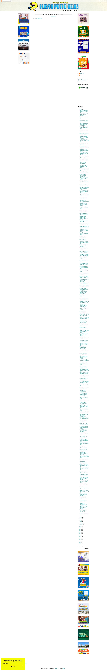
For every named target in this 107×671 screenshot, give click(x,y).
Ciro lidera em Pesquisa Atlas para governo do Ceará (84, 427)
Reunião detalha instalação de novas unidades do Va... (84, 156)
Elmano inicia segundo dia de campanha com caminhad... (84, 274)
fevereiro (81, 523)
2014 (80, 542)
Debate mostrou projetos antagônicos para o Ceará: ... (84, 475)
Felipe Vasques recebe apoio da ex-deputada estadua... (84, 137)
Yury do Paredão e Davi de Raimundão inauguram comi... (84, 227)
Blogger (64, 668)
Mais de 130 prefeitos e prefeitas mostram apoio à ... (84, 140)
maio (80, 518)
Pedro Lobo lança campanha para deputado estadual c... (84, 391)
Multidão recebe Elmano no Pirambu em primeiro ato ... (84, 318)
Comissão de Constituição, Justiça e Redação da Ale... (84, 224)
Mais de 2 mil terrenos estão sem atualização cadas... (84, 434)
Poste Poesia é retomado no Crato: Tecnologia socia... (84, 481)
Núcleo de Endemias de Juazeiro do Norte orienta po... (84, 131)
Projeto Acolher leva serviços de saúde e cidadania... (83, 403)
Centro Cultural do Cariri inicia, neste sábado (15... (84, 354)
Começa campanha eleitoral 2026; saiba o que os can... (84, 328)
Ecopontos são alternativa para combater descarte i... (84, 242)
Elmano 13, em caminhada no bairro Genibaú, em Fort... (84, 233)
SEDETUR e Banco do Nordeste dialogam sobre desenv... (83, 394)
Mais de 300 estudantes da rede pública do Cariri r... (84, 172)
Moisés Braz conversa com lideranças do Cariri (84, 400)
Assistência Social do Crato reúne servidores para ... (84, 412)
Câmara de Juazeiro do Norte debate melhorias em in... (84, 443)
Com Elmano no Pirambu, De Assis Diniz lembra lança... (84, 325)
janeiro (81, 524)
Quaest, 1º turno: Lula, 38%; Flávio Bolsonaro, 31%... (84, 364)
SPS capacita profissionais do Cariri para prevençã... (84, 280)
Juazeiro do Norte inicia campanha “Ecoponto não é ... (84, 406)
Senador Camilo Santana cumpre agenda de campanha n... (84, 124)
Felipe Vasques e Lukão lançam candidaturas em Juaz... (84, 299)
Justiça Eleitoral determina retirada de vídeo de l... (84, 373)
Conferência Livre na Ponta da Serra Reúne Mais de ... (84, 286)
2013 (80, 543)
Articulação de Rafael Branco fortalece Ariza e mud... (84, 150)
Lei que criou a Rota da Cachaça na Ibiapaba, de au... (84, 230)
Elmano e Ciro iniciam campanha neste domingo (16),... (83, 347)
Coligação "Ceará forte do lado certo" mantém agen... (84, 334)
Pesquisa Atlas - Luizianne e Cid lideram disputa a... (84, 418)
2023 (80, 529)
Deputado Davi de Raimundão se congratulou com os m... (84, 312)
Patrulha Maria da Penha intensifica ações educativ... (84, 507)
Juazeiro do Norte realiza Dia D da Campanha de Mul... (84, 277)
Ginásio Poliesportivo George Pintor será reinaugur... (83, 430)
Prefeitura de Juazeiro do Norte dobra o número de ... (84, 264)
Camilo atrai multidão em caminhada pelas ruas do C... (84, 127)
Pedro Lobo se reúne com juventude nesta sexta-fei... (84, 118)
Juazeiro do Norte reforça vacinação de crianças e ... (84, 360)
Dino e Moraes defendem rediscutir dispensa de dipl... (84, 207)
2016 (80, 539)
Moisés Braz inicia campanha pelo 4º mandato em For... (83, 321)
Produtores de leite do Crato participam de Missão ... (83, 501)
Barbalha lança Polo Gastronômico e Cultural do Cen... (84, 147)
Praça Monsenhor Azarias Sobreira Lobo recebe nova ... (84, 485)
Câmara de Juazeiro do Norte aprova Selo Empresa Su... (83, 379)
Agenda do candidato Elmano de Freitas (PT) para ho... (84, 249)
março (81, 521)
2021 (80, 532)
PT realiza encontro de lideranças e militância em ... (84, 440)
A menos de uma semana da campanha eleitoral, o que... (84, 456)
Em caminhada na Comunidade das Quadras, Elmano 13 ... (84, 217)
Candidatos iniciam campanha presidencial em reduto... (84, 289)
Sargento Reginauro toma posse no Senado (84, 459)
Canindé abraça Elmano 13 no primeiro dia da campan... (84, 315)
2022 (80, 530)
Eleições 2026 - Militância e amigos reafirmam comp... (84, 331)
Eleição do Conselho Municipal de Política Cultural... (83, 204)
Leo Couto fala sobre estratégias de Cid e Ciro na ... (84, 181)
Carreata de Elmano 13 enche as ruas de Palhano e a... (83, 175)
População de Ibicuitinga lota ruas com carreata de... (84, 111)
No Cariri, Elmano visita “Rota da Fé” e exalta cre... (83, 295)
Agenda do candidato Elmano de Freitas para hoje (84, 211)
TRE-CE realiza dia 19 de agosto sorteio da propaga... (84, 245)
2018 (80, 536)
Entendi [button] (13, 666)
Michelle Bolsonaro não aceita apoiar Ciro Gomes (83, 437)
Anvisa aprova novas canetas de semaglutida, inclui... (84, 270)
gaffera (56, 668)
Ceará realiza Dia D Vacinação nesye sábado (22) (83, 237)
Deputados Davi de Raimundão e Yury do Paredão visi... (84, 472)
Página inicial (53, 16)
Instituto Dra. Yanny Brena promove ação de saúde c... (84, 488)
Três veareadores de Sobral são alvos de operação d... (83, 494)
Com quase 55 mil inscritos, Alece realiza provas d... (84, 283)
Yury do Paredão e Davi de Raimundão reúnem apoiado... (84, 308)
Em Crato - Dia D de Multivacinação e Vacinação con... (83, 163)
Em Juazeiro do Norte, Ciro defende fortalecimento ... (84, 302)
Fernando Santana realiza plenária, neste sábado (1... (84, 344)
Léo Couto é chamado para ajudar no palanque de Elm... (84, 388)
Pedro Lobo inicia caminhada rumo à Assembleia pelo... (83, 305)
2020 (80, 533)
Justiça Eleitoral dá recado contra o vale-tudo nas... (84, 513)
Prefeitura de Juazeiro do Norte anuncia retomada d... (84, 370)
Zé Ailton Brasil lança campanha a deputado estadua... (84, 424)
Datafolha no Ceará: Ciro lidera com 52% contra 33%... (84, 397)
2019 (80, 535)
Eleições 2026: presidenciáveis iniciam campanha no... (84, 338)
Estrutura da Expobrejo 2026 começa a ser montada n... (83, 367)
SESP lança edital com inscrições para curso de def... (84, 194)
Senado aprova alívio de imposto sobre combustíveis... (84, 415)
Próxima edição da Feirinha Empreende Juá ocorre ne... (84, 468)
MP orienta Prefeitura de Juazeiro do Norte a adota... (84, 178)
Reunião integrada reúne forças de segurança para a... (84, 478)
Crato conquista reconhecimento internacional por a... (83, 447)
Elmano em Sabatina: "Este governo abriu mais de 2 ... (84, 160)
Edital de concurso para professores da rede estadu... (83, 357)
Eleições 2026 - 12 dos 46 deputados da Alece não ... (84, 491)
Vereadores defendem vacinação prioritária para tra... (83, 450)
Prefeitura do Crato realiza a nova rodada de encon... (84, 258)
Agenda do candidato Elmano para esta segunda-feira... (83, 292)
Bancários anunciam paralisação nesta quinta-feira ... (83, 198)
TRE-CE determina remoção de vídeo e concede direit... (83, 498)
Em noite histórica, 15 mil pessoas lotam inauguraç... (84, 144)
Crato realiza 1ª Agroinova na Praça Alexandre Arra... (84, 134)
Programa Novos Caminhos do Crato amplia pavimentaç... (83, 462)
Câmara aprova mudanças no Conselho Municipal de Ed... (84, 191)
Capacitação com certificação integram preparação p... (83, 421)
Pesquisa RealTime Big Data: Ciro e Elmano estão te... (83, 166)
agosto (81, 109)
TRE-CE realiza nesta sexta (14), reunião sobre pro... (84, 382)
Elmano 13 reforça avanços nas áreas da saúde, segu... (84, 188)
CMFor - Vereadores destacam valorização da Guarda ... (84, 220)
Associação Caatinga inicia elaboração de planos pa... (84, 376)
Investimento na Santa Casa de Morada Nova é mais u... (84, 185)
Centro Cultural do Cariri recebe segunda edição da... (84, 465)
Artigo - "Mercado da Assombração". (83, 240)
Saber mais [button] (5, 663)
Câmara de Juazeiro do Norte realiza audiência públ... (84, 409)
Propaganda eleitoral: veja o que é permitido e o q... (84, 255)
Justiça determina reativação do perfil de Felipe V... (84, 453)
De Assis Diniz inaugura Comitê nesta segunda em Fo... (84, 153)
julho (80, 515)
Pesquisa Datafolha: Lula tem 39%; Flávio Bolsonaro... (84, 114)
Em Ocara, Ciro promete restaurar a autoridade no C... (84, 121)
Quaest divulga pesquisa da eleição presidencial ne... (84, 384)
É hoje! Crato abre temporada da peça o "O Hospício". (84, 201)
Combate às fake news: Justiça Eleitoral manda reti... (84, 267)
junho (81, 517)
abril (80, 520)
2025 (80, 526)
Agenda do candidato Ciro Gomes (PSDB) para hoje (84, 252)
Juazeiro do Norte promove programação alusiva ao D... (84, 169)
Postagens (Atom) (39, 18)
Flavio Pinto (82, 73)
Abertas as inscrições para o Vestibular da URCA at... (84, 351)
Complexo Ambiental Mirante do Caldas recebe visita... (83, 511)
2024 (80, 527)
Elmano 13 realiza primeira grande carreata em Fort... (84, 261)
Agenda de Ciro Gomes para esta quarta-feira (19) (84, 214)
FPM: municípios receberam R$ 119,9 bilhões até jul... (83, 504)
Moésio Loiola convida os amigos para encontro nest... (84, 341)
